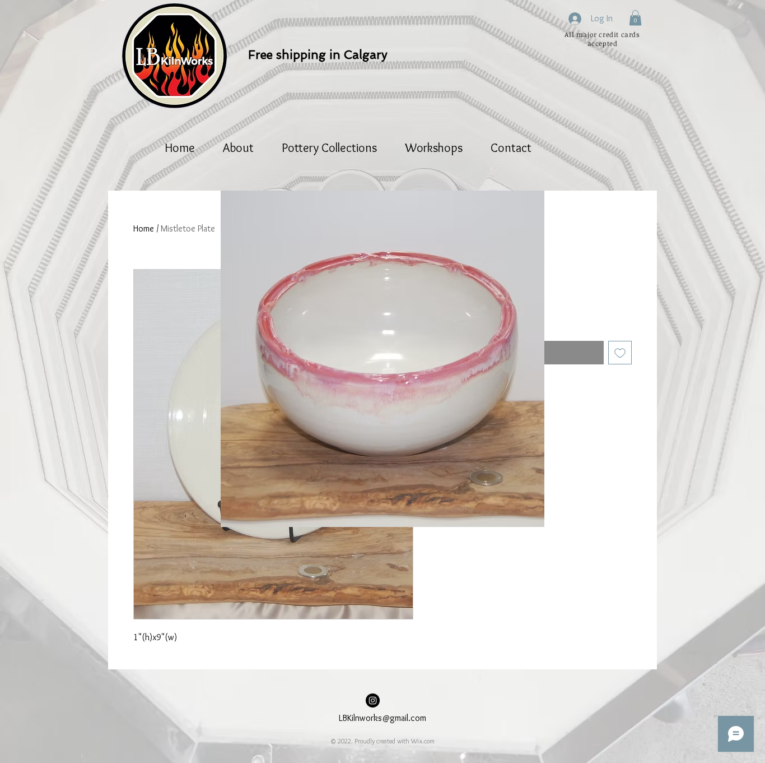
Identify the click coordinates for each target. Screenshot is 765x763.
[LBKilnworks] (373, 700)
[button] (635, 17)
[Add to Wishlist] (620, 352)
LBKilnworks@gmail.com (382, 718)
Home (143, 228)
